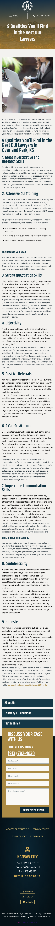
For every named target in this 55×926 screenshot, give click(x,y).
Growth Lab (45, 916)
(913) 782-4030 (21, 753)
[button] (14, 16)
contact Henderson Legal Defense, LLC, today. (28, 685)
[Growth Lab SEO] (27, 922)
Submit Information (34, 810)
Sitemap (8, 916)
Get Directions (27, 876)
